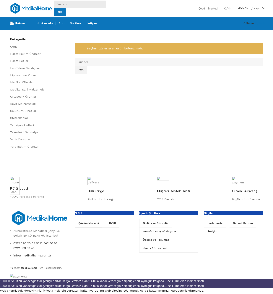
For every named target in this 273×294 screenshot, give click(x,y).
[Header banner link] (136, 147)
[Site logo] (31, 8)
